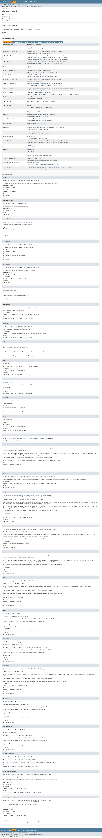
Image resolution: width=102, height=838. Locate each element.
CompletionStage (45, 83)
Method (21, 6)
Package (9, 1)
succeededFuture (32, 154)
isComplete (30, 96)
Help (35, 1)
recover (29, 140)
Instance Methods (30, 42)
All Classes (34, 4)
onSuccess (30, 123)
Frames (19, 4)
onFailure (30, 118)
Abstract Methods (44, 42)
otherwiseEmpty (31, 136)
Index (31, 1)
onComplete (30, 114)
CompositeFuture (6, 20)
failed (29, 66)
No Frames (25, 4)
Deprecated (26, 1)
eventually (30, 61)
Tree (21, 1)
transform (30, 167)
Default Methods (57, 42)
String (38, 70)
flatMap (29, 79)
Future (13, 51)
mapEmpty (30, 110)
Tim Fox (4, 34)
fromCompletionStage (33, 83)
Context (65, 88)
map (28, 101)
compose (29, 51)
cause (29, 47)
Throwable (6, 47)
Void (53, 61)
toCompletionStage (32, 162)
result (29, 145)
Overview (3, 1)
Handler (34, 92)
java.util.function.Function (41, 51)
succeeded (30, 149)
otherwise (30, 127)
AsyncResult (5, 16)
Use (18, 1)
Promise (39, 92)
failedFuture (31, 70)
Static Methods (18, 42)
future (29, 92)
